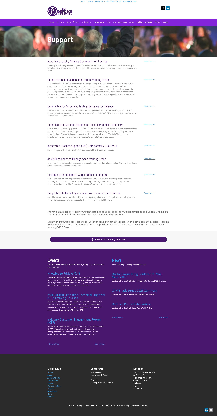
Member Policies (54, 385)
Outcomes (111, 22)
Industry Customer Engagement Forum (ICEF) (74, 320)
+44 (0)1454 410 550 (113, 1)
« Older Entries (53, 344)
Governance (99, 22)
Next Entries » (100, 344)
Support (50, 383)
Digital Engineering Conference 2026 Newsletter (137, 275)
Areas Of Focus (53, 377)
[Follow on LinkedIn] (168, 8)
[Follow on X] (163, 8)
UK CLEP (148, 22)
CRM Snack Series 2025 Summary (134, 291)
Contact (50, 396)
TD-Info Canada (161, 22)
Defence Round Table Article (131, 304)
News (131, 22)
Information (52, 380)
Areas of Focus (73, 22)
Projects (51, 388)
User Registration (129, 1)
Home (51, 22)
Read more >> (149, 61)
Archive (139, 22)
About (59, 22)
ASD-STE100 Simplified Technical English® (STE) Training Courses (76, 296)
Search (90, 1)
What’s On (122, 22)
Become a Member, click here (109, 239)
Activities (85, 22)
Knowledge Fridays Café (63, 273)
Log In (83, 1)
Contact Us (99, 1)
